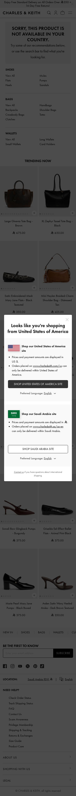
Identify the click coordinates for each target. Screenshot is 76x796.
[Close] (67, 319)
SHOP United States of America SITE (38, 384)
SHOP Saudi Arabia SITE (38, 449)
